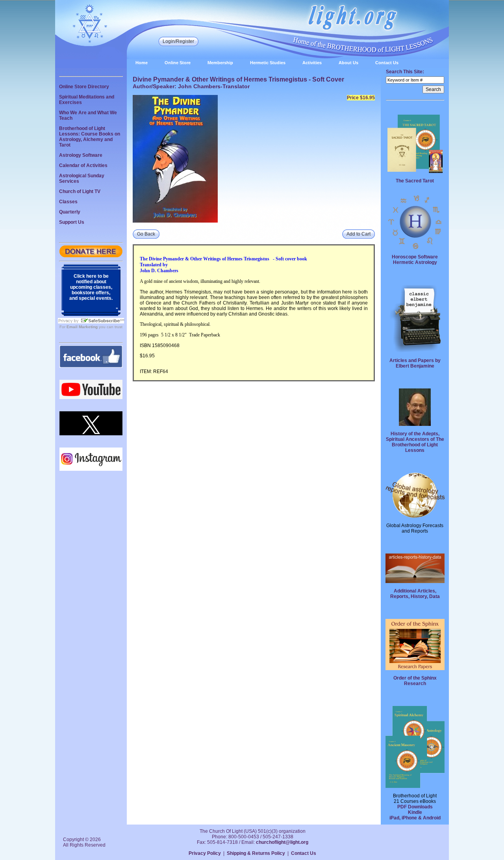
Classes (68, 201)
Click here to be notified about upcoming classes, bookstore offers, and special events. (91, 287)
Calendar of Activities (83, 165)
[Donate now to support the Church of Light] (90, 255)
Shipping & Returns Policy (256, 853)
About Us (348, 62)
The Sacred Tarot (415, 181)
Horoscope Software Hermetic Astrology (415, 259)
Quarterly (69, 212)
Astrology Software (80, 155)
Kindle (415, 812)
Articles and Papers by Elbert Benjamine (415, 363)
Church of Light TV (79, 191)
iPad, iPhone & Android (415, 818)
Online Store (178, 62)
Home (141, 62)
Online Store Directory (84, 86)
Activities (312, 62)
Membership (220, 62)
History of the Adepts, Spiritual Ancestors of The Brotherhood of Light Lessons (415, 442)
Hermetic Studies (267, 62)
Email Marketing (82, 327)
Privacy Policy (205, 853)
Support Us (71, 222)
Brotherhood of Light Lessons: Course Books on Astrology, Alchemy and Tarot (89, 137)
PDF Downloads (415, 807)
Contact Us (386, 62)
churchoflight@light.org (282, 842)
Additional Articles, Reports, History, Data (415, 593)
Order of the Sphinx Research (415, 680)
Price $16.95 (361, 97)
